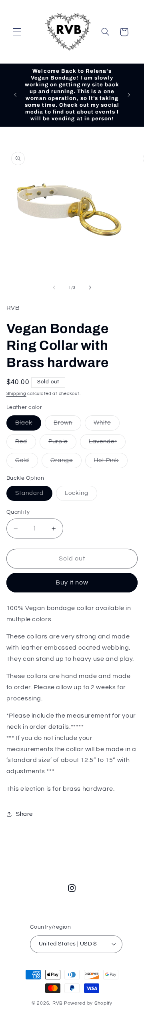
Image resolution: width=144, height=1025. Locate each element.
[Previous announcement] (15, 95)
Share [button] (24, 814)
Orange (66, 462)
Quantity (18, 512)
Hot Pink (111, 462)
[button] (17, 32)
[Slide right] (90, 287)
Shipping (16, 393)
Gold (26, 462)
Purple (62, 443)
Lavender (107, 443)
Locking (81, 495)
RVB (57, 1003)
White (107, 425)
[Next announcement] (129, 95)
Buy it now (72, 582)
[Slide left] (54, 287)
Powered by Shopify (88, 1003)
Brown (67, 425)
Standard (33, 495)
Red (25, 443)
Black (28, 425)
